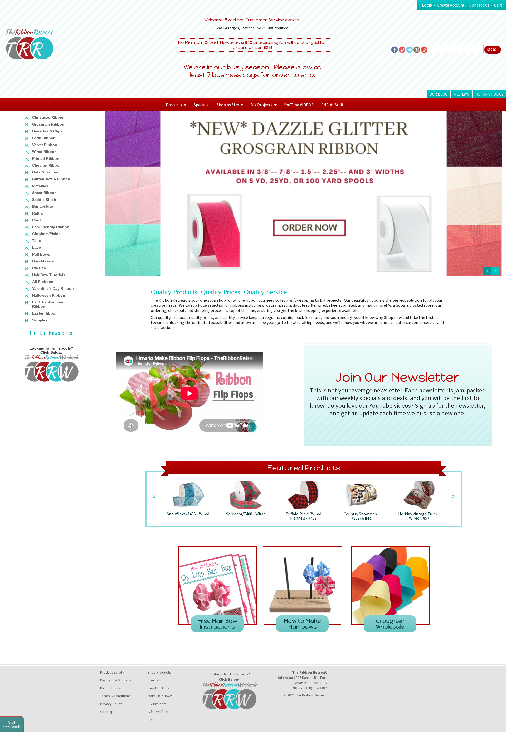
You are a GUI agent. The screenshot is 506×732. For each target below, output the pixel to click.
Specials (201, 104)
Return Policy (489, 94)
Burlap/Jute (42, 206)
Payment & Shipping (116, 680)
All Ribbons (42, 282)
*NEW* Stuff (332, 104)
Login (427, 5)
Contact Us (479, 5)
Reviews (461, 94)
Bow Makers (43, 261)
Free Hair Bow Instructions (217, 623)
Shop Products (159, 672)
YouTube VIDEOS (298, 104)
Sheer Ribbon (44, 193)
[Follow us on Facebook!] (394, 49)
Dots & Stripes (45, 172)
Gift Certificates (160, 711)
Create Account (451, 5)
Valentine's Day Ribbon (53, 288)
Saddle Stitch (44, 199)
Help (151, 719)
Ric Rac (39, 268)
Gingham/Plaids (46, 234)
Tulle (36, 240)
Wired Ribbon (44, 152)
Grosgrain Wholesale (390, 623)
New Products (159, 688)
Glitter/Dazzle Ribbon (51, 179)
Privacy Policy (111, 703)
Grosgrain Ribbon (48, 124)
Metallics (40, 186)
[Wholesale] (51, 368)
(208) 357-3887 (315, 688)
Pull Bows (41, 254)
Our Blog (438, 94)
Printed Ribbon (45, 158)
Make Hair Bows (160, 696)
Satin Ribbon (44, 138)
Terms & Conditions (115, 696)
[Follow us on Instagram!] (416, 49)
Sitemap (106, 711)
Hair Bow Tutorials (48, 275)
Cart (498, 5)
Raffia (37, 213)
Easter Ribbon (45, 313)
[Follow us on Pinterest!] (402, 49)
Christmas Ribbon (48, 117)
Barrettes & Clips (47, 131)
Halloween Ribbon (48, 295)
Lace (36, 247)
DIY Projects (157, 703)
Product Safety (112, 672)
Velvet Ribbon (44, 145)
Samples (39, 320)
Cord (36, 220)
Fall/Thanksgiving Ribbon (48, 304)
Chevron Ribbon (47, 165)
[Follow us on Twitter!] (409, 49)
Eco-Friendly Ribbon (50, 227)
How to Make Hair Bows (302, 623)
